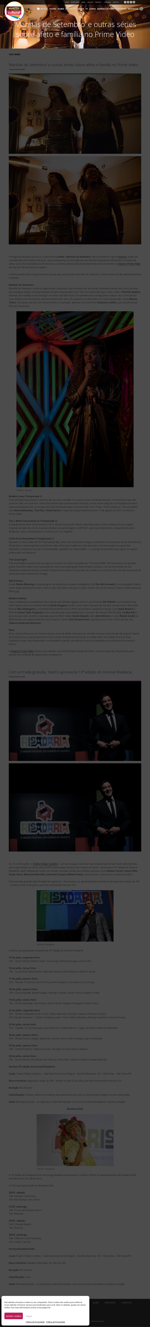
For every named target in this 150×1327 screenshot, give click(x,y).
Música (44, 9)
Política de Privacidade (35, 1322)
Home (67, 2)
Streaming (121, 9)
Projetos (98, 2)
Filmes (61, 9)
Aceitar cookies (13, 1316)
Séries (81, 9)
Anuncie (90, 2)
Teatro (52, 9)
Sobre (83, 2)
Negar (29, 1316)
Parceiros (107, 2)
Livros (92, 9)
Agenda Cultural (105, 9)
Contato (116, 2)
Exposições (71, 9)
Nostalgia (133, 9)
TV (86, 9)
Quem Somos (75, 2)
